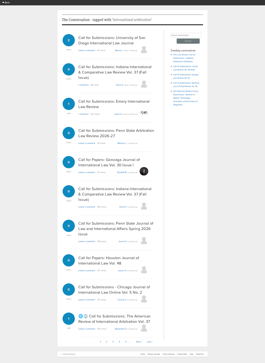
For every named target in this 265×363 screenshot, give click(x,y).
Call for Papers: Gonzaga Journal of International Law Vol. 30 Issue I (109, 162)
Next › (139, 341)
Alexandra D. (121, 328)
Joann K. (118, 114)
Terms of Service (169, 354)
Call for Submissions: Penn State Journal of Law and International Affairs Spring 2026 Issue (115, 228)
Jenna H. (122, 241)
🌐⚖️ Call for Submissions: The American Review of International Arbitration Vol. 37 (114, 318)
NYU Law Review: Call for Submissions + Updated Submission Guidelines (184, 58)
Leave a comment (86, 50)
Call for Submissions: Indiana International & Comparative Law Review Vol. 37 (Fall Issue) (115, 72)
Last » (149, 341)
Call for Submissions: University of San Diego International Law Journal (112, 40)
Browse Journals (154, 354)
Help (191, 354)
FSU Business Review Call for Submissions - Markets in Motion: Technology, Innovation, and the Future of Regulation (185, 98)
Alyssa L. (119, 50)
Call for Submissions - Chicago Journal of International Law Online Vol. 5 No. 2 (114, 289)
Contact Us (200, 354)
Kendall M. (122, 172)
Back (7, 2)
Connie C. (122, 299)
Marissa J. (122, 143)
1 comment (83, 84)
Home (143, 354)
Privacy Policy (182, 354)
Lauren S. (122, 270)
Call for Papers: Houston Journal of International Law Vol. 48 (108, 260)
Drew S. (119, 84)
